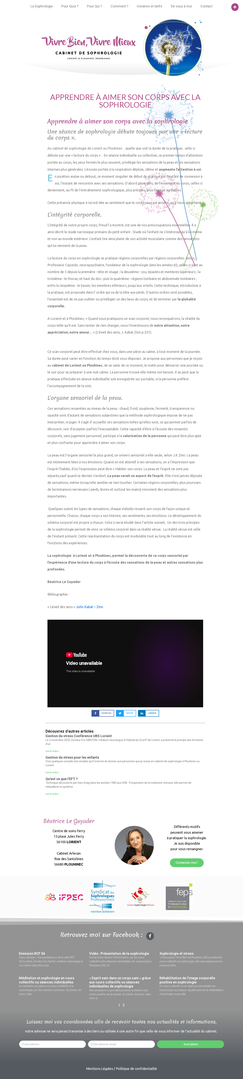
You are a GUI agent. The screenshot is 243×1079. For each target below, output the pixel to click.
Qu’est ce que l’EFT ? (62, 779)
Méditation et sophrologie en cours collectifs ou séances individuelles (46, 980)
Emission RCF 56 (32, 953)
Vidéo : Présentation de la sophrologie (119, 953)
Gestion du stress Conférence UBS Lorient (79, 736)
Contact (206, 6)
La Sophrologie (42, 6)
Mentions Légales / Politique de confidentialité (121, 1068)
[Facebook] (150, 936)
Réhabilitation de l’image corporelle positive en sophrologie (187, 980)
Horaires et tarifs (149, 6)
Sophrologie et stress (176, 953)
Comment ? (119, 6)
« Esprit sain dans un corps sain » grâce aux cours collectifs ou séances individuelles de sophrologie (120, 982)
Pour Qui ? (94, 6)
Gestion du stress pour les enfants (72, 757)
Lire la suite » (52, 751)
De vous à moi (181, 6)
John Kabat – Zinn (89, 607)
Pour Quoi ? (69, 6)
